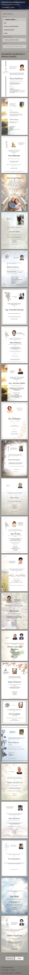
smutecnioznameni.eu (13, 2)
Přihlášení (18, 973)
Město (4, 16)
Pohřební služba (7, 37)
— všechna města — (10, 19)
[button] (14, 78)
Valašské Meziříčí (9, 30)
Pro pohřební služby (7, 973)
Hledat (4, 43)
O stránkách (5, 7)
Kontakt (12, 970)
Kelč (5, 23)
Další (19, 958)
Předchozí (10, 958)
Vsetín (6, 33)
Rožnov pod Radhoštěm (11, 26)
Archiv (13, 7)
